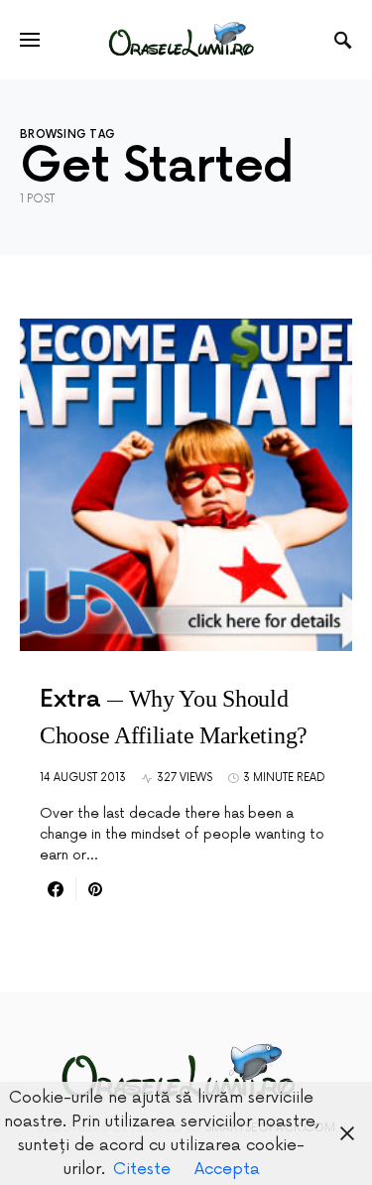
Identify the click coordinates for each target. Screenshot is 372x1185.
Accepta (227, 1169)
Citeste (142, 1169)
